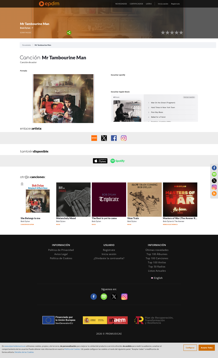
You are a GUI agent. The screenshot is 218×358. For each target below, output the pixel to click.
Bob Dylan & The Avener (173, 221)
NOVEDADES (121, 4)
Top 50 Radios (156, 266)
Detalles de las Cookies (24, 352)
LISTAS (149, 4)
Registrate (109, 250)
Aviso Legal (61, 254)
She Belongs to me (30, 218)
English (158, 278)
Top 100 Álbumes (157, 254)
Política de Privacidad (61, 250)
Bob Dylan (25, 27)
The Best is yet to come (104, 218)
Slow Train (133, 218)
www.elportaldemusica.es (15, 346)
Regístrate (175, 4)
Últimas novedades (157, 250)
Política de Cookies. (72, 349)
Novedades (26, 45)
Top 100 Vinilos (157, 262)
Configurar (190, 348)
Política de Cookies (61, 258)
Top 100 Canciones (157, 258)
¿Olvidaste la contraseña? (109, 258)
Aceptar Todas (207, 348)
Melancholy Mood (66, 218)
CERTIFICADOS (136, 4)
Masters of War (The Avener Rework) (183, 218)
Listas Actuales (157, 270)
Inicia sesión (163, 4)
